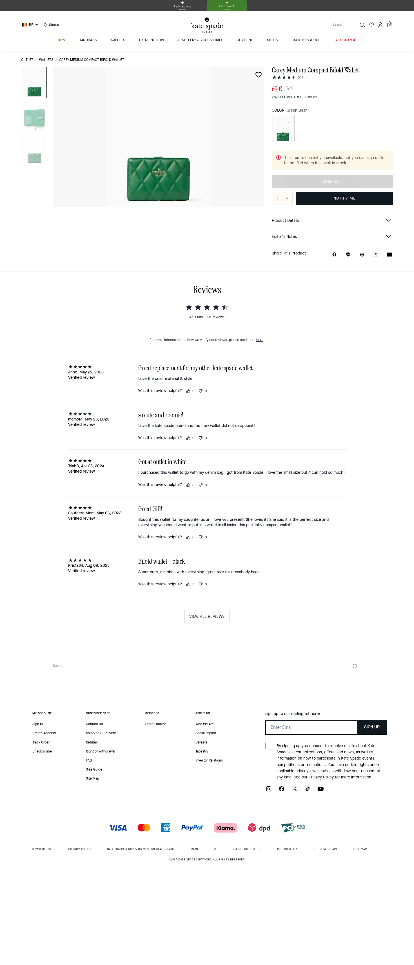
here (259, 340)
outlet (27, 59)
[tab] (182, 5)
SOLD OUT (332, 181)
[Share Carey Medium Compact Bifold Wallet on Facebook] (334, 254)
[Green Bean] (283, 128)
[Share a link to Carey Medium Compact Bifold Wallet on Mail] (389, 254)
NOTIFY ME (344, 198)
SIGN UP (372, 727)
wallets (46, 59)
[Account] (380, 24)
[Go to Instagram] (268, 791)
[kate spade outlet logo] (207, 25)
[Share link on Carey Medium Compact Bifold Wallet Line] (348, 254)
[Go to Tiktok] (307, 791)
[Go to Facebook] (281, 791)
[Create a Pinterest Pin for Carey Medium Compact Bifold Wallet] (362, 254)
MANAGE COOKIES (203, 849)
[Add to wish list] (258, 75)
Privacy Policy (321, 777)
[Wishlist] (371, 24)
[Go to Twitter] (294, 791)
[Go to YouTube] (320, 791)
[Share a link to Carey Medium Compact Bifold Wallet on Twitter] (375, 254)
